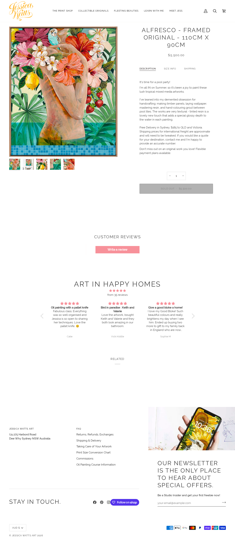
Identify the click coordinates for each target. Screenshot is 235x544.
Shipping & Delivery (88, 440)
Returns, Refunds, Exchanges (94, 434)
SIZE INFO (170, 68)
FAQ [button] (78, 428)
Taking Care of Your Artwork (94, 446)
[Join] (223, 502)
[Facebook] (94, 502)
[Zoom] (63, 91)
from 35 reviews (117, 294)
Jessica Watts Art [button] (21, 428)
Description (148, 68)
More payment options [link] (176, 210)
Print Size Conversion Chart (93, 452)
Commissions (84, 458)
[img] (117, 291)
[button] (93, 11)
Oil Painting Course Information (96, 464)
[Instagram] (108, 502)
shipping (190, 68)
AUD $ (16, 527)
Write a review (117, 249)
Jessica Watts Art (24, 535)
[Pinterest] (101, 502)
